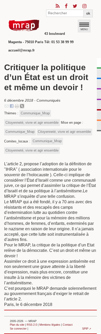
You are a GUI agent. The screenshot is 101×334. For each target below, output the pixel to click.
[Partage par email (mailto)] (7, 105)
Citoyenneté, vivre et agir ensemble (32, 123)
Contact (68, 324)
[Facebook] (12, 105)
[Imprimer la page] (17, 105)
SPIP (85, 328)
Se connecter (18, 328)
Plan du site (17, 324)
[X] (22, 105)
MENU (84, 29)
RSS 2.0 (32, 324)
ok (88, 13)
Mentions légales (49, 324)
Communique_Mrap (35, 113)
